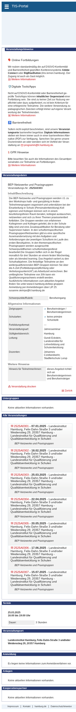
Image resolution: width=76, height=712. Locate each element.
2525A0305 (21, 523)
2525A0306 (21, 547)
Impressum (13, 706)
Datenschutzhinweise (61, 706)
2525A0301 (21, 426)
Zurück (68, 390)
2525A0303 (21, 474)
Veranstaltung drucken (23, 386)
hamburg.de (40, 706)
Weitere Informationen (23, 79)
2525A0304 (21, 499)
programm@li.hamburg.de (38, 145)
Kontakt (26, 706)
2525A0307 (21, 572)
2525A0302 (21, 450)
